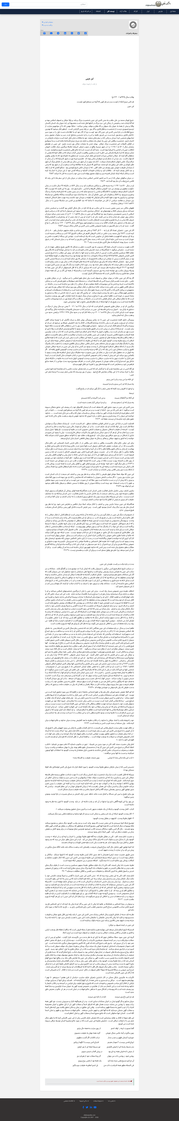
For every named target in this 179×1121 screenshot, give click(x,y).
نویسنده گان (110, 11)
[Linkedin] (65, 33)
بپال (5, 4)
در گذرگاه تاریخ (86, 11)
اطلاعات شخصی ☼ (69, 1101)
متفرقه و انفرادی (48, 22)
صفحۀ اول (173, 11)
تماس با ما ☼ (112, 1101)
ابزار (148, 11)
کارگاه (136, 11)
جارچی (160, 11)
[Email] (51, 33)
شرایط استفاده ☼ (98, 1101)
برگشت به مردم (47, 25)
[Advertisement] (89, 55)
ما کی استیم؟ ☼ (84, 1101)
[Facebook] (85, 33)
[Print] (44, 33)
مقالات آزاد (123, 11)
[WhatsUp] (72, 33)
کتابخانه (98, 11)
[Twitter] (79, 33)
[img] (44, 33)
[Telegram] (58, 33)
